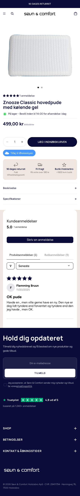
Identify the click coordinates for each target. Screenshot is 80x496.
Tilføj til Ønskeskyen (21, 153)
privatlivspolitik (24, 386)
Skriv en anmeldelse (40, 239)
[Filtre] (11, 265)
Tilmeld (39, 373)
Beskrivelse (9, 188)
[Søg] (12, 13)
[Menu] (4, 13)
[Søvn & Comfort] (22, 470)
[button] (11, 95)
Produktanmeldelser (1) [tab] (23, 254)
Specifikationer (12, 198)
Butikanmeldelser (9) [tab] (56, 254)
